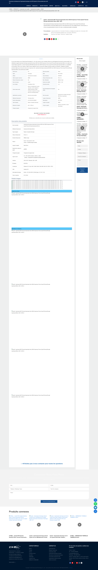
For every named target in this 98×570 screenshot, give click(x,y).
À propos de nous (32, 553)
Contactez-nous (32, 558)
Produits (30, 550)
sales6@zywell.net (75, 553)
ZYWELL (10, 9)
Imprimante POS (52, 548)
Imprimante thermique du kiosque (55, 553)
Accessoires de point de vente (54, 556)
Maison (30, 548)
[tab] (41, 58)
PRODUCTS (16, 9)
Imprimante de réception (35, 9)
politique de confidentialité (33, 559)
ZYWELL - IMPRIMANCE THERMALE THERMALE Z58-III (81, 118)
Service (30, 551)
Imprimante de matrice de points (55, 558)
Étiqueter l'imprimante (53, 550)
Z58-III (42, 9)
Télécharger (31, 556)
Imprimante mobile (52, 551)
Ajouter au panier (81, 78)
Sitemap (70, 567)
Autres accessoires (52, 559)
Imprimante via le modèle (24, 9)
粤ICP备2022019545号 (64, 567)
